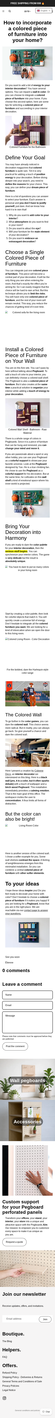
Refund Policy (9, 1373)
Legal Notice (9, 1390)
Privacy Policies (10, 1386)
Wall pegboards (27, 1080)
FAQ (4, 1357)
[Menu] (3, 11)
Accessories (28, 1121)
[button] (44, 10)
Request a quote (14, 1242)
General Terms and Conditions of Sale (22, 1381)
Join (45, 1319)
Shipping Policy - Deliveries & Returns (22, 1377)
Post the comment (15, 1046)
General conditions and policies (27, 1410)
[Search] (9, 11)
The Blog (7, 1341)
